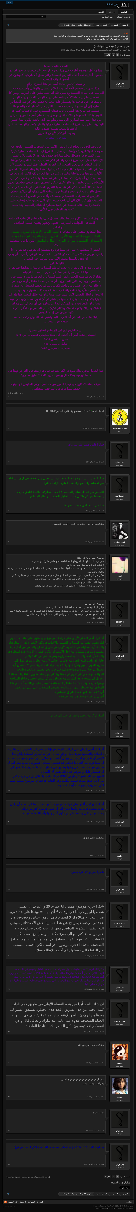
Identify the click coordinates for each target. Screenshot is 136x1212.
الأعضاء (101, 12)
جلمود (119, 856)
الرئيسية (124, 12)
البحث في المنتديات (123, 17)
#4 (8, 510)
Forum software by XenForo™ (113, 1206)
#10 (9, 790)
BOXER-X (120, 622)
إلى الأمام (119, 1131)
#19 (9, 1130)
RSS (5, 1202)
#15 (9, 989)
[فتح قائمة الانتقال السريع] (8, 25)
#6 (8, 590)
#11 (9, 822)
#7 (8, 622)
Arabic (129, 1202)
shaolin (120, 1063)
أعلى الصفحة (13, 1202)
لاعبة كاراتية (77, 50)
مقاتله (119, 1097)
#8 (8, 702)
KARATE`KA (119, 923)
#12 (9, 855)
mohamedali (119, 542)
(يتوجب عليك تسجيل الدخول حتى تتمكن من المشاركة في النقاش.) (28, 1177)
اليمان (120, 576)
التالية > (107, 55)
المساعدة (31, 1202)
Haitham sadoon (120, 429)
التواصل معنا (59, 36)
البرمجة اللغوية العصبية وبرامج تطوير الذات (102, 50)
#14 (9, 956)
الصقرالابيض (119, 496)
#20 (9, 1164)
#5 (8, 542)
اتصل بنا (40, 1202)
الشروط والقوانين (9, 1206)
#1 (8, 397)
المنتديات (112, 12)
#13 (9, 889)
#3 (8, 462)
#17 (9, 1063)
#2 (8, 428)
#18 (9, 1097)
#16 (9, 1032)
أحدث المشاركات (107, 17)
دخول (9, 2)
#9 (8, 733)
